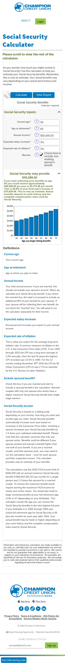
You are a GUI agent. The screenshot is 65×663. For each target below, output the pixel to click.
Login (41, 21)
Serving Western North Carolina (40, 618)
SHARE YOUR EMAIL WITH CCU (32, 639)
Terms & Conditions (31, 616)
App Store (25, 601)
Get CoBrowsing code (14, 660)
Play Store (41, 601)
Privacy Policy (11, 616)
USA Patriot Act (51, 616)
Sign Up (51, 645)
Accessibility (15, 618)
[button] (32, 112)
